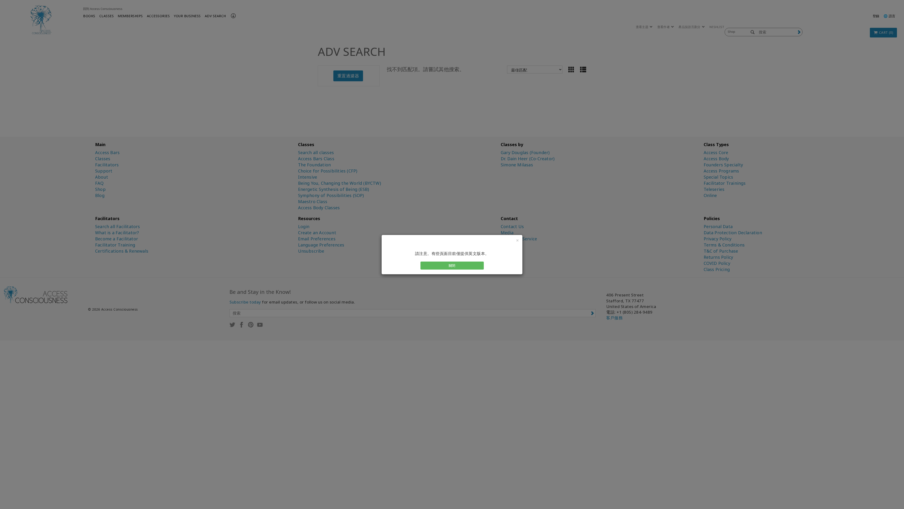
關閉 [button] (452, 265)
